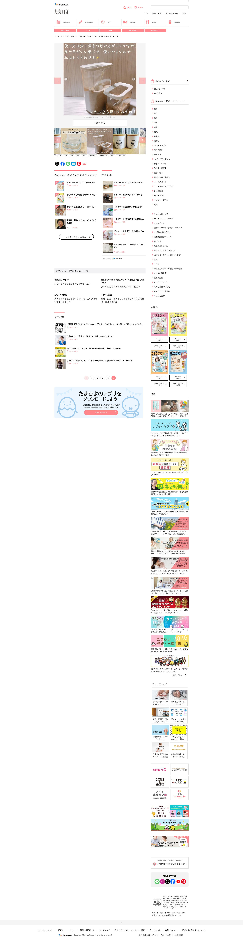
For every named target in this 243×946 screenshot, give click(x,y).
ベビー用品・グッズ (162, 159)
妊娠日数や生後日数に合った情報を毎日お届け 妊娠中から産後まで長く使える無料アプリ (101, 406)
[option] (100, 81)
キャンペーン (132, 30)
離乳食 (154, 22)
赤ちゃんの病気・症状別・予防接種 (168, 268)
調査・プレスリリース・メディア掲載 (130, 930)
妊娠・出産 (156, 13)
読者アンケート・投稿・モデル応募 (168, 227)
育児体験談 (158, 191)
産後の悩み (158, 150)
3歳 (78, 156)
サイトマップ (104, 930)
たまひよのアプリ (161, 282)
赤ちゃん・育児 (171, 13)
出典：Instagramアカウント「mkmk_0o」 (100, 117)
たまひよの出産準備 (162, 291)
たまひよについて (161, 214)
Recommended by (108, 259)
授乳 (156, 132)
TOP (146, 13)
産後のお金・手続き (162, 177)
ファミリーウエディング (164, 186)
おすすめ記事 (103, 156)
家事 (112, 156)
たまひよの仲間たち (162, 287)
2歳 (72, 156)
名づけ (109, 22)
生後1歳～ (158, 93)
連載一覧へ (177, 675)
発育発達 (157, 154)
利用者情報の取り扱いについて (192, 930)
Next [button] (142, 81)
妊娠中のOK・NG (161, 246)
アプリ (87, 30)
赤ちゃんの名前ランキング (164, 250)
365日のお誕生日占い (162, 232)
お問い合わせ (170, 930)
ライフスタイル (160, 182)
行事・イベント (160, 163)
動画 (156, 204)
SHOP (129, 7)
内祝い (140, 7)
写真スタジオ (155, 30)
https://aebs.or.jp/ (168, 908)
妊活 (184, 13)
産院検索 (157, 241)
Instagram (93, 156)
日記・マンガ (159, 195)
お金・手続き (89, 22)
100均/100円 (121, 156)
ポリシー (71, 930)
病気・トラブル (160, 145)
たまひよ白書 (159, 296)
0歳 (60, 156)
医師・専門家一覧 (87, 930)
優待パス (177, 22)
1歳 (66, 156)
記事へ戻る (100, 122)
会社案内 (179, 935)
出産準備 (132, 22)
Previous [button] (57, 81)
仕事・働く (158, 172)
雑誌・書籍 (65, 30)
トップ (56, 36)
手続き (156, 264)
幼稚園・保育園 (160, 168)
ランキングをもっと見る (76, 236)
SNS (110, 30)
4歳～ (84, 156)
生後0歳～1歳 (159, 89)
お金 (156, 259)
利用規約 (60, 930)
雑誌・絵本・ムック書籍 (164, 218)
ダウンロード (101, 412)
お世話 (156, 141)
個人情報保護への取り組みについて (154, 935)
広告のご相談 (155, 930)
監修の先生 (158, 277)
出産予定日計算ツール (163, 236)
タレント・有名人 (161, 200)
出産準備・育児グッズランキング (167, 255)
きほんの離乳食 (160, 273)
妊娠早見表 (66, 22)
